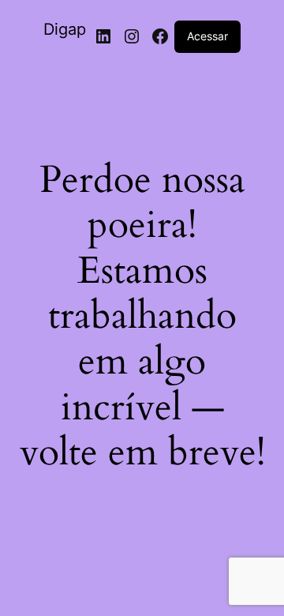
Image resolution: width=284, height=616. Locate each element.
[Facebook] (160, 36)
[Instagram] (131, 36)
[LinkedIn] (103, 36)
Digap (64, 29)
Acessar (207, 36)
